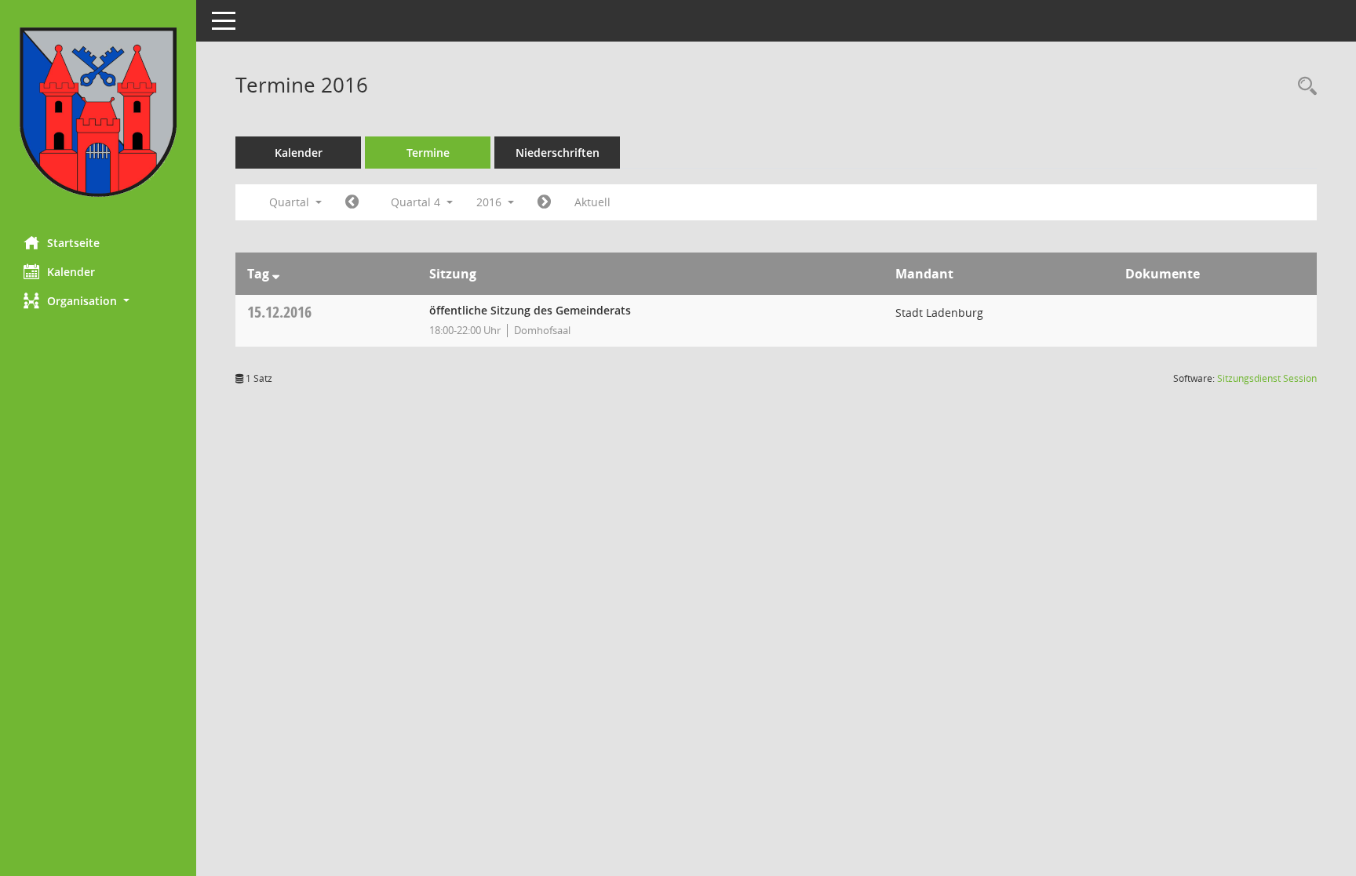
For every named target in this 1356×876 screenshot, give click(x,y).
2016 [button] (490, 201)
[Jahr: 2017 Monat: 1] (544, 202)
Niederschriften (558, 152)
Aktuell (592, 201)
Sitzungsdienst (1267, 378)
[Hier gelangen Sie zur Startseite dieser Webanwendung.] (98, 112)
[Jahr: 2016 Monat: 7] (352, 202)
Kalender (71, 271)
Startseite (73, 242)
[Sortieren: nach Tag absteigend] (275, 273)
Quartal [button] (290, 201)
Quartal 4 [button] (417, 201)
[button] (98, 300)
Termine (428, 152)
